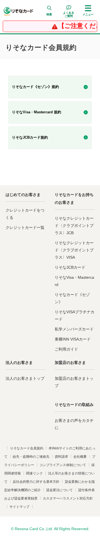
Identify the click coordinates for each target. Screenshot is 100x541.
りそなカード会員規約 (26, 448)
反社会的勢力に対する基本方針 (36, 482)
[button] (49, 11)
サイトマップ (19, 507)
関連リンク (34, 473)
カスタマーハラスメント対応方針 (68, 498)
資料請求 (61, 457)
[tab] (50, 87)
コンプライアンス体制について (62, 465)
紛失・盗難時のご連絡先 (31, 457)
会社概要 (80, 457)
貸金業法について (59, 490)
